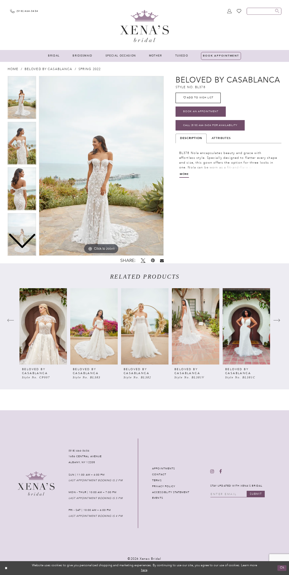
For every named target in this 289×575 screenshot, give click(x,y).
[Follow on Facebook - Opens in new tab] (220, 471)
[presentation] (43, 326)
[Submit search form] (277, 11)
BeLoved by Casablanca (49, 69)
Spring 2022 (89, 69)
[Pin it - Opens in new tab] (153, 260)
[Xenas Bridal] (144, 26)
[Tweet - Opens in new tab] (143, 260)
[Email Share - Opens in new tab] (162, 261)
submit (256, 494)
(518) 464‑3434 (79, 450)
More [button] (184, 174)
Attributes (221, 138)
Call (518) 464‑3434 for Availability (210, 125)
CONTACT (159, 474)
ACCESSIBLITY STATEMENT (170, 492)
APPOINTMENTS (163, 468)
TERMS (156, 480)
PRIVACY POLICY (163, 486)
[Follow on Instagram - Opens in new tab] (212, 471)
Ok (282, 568)
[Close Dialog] (6, 568)
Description (191, 138)
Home (13, 69)
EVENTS (157, 498)
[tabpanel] (101, 165)
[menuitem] (53, 56)
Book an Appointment (200, 111)
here (144, 570)
